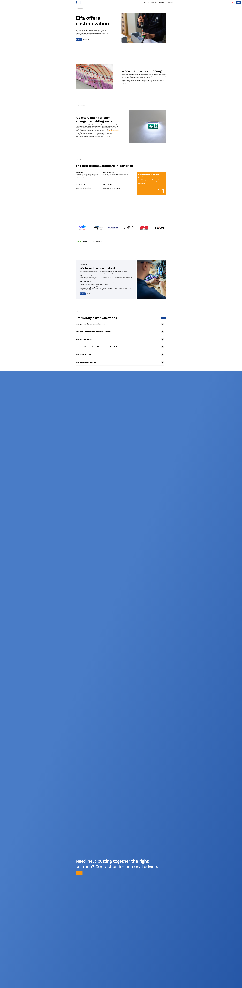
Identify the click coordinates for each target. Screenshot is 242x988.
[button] (233, 2)
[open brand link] (82, 227)
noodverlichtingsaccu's (114, 130)
